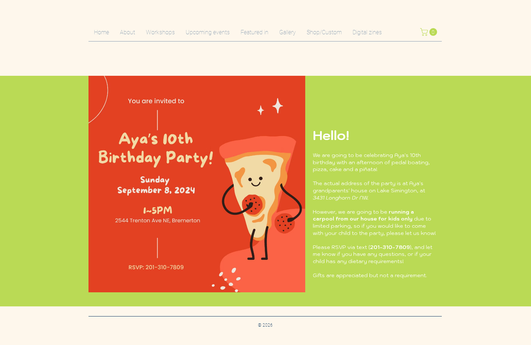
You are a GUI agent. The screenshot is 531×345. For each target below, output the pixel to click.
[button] (429, 32)
